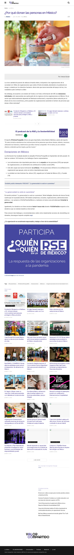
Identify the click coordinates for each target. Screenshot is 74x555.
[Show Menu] (5, 2)
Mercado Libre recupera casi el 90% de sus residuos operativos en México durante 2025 (37, 339)
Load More (37, 460)
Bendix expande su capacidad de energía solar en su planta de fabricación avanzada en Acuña (37, 447)
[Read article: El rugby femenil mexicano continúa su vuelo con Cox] (42, 113)
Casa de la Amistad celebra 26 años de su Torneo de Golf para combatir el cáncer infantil (59, 421)
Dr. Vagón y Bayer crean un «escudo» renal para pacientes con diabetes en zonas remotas (14, 393)
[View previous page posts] (35, 124)
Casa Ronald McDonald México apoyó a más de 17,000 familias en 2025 (14, 339)
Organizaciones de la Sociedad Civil (57, 283)
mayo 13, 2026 (31, 371)
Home (6, 8)
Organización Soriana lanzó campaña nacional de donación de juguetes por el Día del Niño (15, 421)
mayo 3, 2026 (53, 425)
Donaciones (34, 283)
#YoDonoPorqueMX (23, 283)
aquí (31, 215)
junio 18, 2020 (16, 16)
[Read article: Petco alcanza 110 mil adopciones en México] (60, 300)
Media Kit (46, 549)
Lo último (11, 8)
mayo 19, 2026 (8, 343)
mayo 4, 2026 (8, 425)
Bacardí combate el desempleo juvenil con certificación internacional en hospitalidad (59, 393)
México (42, 283)
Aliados (8, 16)
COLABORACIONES (18, 549)
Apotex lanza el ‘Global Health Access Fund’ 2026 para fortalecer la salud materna (36, 421)
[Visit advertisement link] (37, 133)
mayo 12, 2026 (8, 397)
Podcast (38, 549)
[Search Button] (68, 2)
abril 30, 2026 (53, 451)
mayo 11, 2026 (31, 399)
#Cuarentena (12, 283)
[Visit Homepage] (13, 3)
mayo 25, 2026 (53, 313)
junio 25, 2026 (17, 118)
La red (30, 305)
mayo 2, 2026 (31, 451)
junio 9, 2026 (51, 114)
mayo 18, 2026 (31, 343)
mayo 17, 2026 (8, 371)
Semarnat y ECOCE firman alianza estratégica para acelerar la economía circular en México (60, 339)
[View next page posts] (38, 124)
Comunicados (10, 305)
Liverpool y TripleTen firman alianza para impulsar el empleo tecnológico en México (59, 447)
